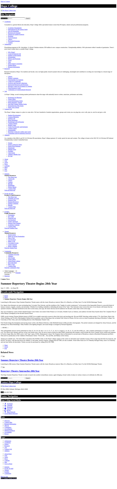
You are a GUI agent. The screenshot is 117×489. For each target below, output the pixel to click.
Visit (9, 62)
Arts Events (11, 258)
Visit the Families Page (11, 228)
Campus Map (12, 188)
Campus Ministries (13, 117)
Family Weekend (13, 221)
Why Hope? (11, 52)
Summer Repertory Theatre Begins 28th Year (22, 360)
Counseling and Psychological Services (19, 133)
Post (5, 348)
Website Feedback (9, 430)
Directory (7, 276)
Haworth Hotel (12, 263)
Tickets (10, 143)
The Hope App (12, 177)
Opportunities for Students (15, 80)
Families (6, 211)
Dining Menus (12, 187)
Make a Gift (11, 241)
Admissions (7, 44)
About (6, 159)
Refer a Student (12, 246)
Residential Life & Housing (16, 122)
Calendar (7, 166)
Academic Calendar (13, 225)
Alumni (6, 231)
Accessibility (8, 432)
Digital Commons (13, 78)
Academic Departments (15, 28)
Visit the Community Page (12, 267)
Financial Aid (12, 218)
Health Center (12, 125)
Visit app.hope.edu (9, 190)
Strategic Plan (12, 200)
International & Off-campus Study (18, 29)
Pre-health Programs (14, 41)
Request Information (14, 67)
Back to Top (4, 476)
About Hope (8, 454)
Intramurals (11, 148)
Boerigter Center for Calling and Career (19, 132)
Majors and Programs (14, 59)
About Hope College (14, 261)
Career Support (12, 244)
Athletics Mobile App (14, 154)
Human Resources (13, 202)
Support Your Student (14, 223)
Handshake (11, 185)
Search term (4, 18)
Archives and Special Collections (17, 83)
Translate (18, 272)
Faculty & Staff (8, 193)
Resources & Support (14, 33)
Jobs (5, 169)
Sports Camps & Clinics (15, 144)
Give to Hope (8, 464)
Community (7, 251)
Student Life (11, 118)
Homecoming (12, 235)
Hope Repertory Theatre (15, 102)
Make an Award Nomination (16, 236)
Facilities (10, 151)
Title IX (6, 425)
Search (28, 18)
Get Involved (12, 220)
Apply (10, 60)
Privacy (6, 434)
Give (5, 171)
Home (6, 296)
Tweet (6, 347)
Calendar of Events (13, 254)
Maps (6, 167)
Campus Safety (12, 128)
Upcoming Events (13, 243)
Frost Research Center (14, 88)
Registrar (10, 36)
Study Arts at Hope (13, 107)
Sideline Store (12, 149)
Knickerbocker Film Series (15, 106)
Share (6, 345)
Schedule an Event (13, 198)
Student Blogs (12, 65)
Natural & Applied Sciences (16, 34)
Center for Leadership (14, 81)
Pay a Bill (11, 216)
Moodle (10, 183)
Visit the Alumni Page (10, 248)
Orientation (11, 215)
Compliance (7, 427)
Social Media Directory (11, 413)
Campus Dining (12, 123)
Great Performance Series (15, 101)
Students (6, 174)
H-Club (10, 156)
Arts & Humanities (13, 31)
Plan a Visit (11, 238)
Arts (5, 91)
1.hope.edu (11, 179)
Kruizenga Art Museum (15, 97)
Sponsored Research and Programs (18, 85)
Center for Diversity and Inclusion (18, 127)
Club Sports (11, 153)
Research (7, 68)
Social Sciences (12, 38)
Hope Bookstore (13, 120)
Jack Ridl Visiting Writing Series (17, 104)
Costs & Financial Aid (14, 54)
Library (10, 39)
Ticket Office (12, 99)
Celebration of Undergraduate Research (19, 89)
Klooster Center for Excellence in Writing (20, 86)
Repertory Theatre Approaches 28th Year (20, 371)
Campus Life (8, 109)
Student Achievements (14, 55)
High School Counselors (15, 63)
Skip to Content (5, 1)
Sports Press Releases (14, 146)
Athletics (7, 135)
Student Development (14, 115)
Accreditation (8, 429)
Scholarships (11, 57)
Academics (7, 21)
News (6, 164)
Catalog (10, 42)
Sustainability (12, 130)
